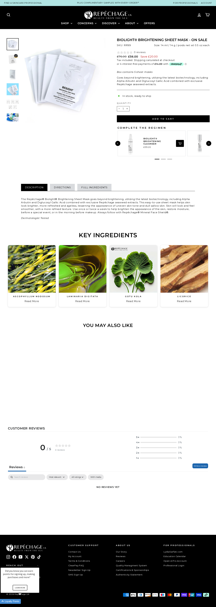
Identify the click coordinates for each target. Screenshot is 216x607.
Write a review (200, 466)
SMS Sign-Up (75, 575)
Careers (120, 561)
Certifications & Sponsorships (132, 570)
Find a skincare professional (23, 3)
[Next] (208, 143)
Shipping (139, 60)
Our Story (121, 552)
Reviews (120, 556)
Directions (62, 187)
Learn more (20, 587)
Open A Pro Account (175, 561)
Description (34, 187)
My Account (75, 556)
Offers (149, 23)
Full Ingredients (94, 187)
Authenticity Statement (129, 575)
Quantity (124, 103)
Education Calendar (175, 556)
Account (206, 3)
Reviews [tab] (17, 467)
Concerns (86, 23)
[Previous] (117, 143)
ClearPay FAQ (76, 565)
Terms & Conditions (79, 561)
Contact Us (74, 552)
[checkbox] (96, 477)
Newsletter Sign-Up (79, 570)
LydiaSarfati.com (173, 552)
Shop (65, 23)
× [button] (37, 565)
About (130, 23)
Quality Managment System (131, 565)
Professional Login (174, 565)
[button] (159, 437)
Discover (109, 23)
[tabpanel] (108, 497)
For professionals (185, 3)
